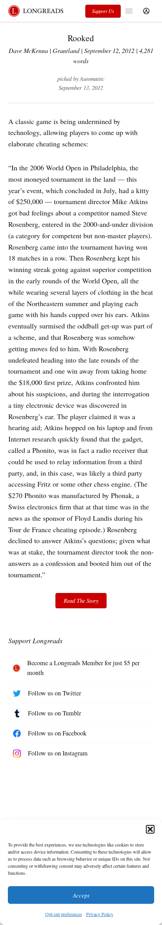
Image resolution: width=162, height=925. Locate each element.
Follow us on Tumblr (54, 713)
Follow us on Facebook (57, 733)
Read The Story (81, 600)
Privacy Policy (99, 914)
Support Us (103, 11)
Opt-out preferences (63, 914)
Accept (81, 895)
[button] (150, 829)
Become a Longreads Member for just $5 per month (83, 668)
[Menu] (130, 11)
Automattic (92, 78)
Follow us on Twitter (54, 693)
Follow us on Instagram (58, 753)
